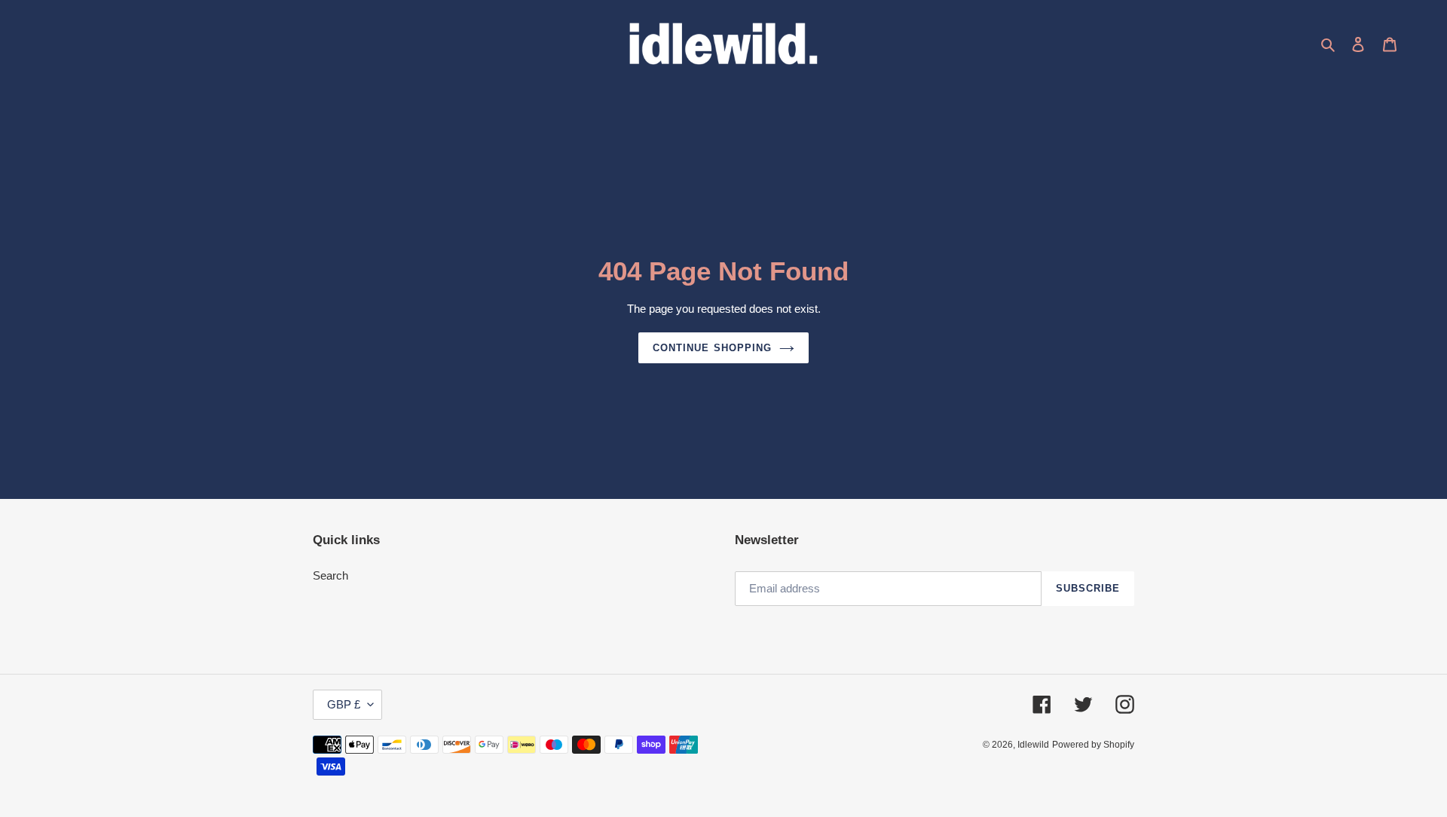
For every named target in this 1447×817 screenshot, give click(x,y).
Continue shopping (712, 347)
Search (330, 575)
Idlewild (1033, 744)
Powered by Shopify (1093, 744)
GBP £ (343, 704)
